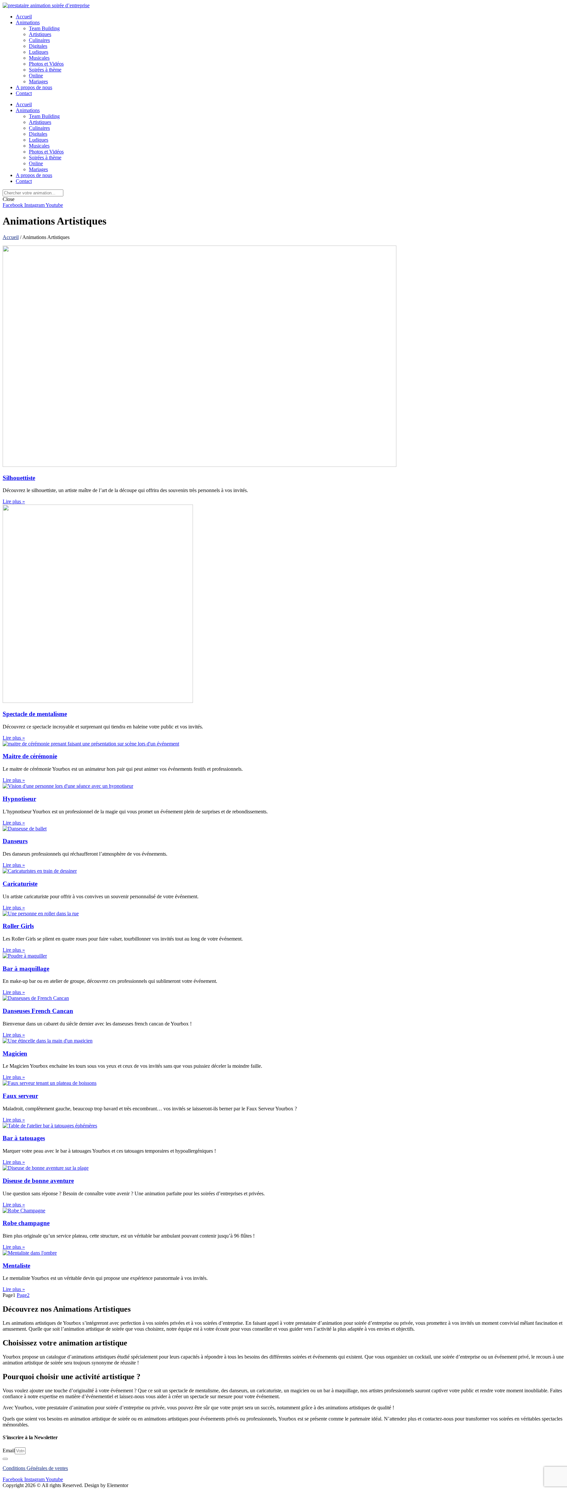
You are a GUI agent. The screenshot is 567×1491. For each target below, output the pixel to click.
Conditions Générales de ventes (35, 1468)
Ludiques (38, 52)
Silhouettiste (19, 477)
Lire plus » (14, 501)
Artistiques (40, 34)
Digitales (38, 46)
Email (9, 1450)
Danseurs (15, 841)
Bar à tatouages (24, 1138)
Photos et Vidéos (46, 64)
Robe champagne (26, 1223)
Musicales (39, 58)
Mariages (38, 81)
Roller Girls (18, 926)
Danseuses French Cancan (38, 1010)
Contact (24, 93)
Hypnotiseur (19, 798)
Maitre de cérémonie (30, 756)
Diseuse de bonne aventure (38, 1180)
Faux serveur (20, 1095)
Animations (28, 22)
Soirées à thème (45, 69)
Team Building (44, 28)
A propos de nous (34, 87)
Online (36, 75)
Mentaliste (16, 1265)
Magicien (15, 1053)
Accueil (24, 16)
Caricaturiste (20, 883)
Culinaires (39, 40)
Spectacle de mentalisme (35, 713)
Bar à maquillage (26, 968)
